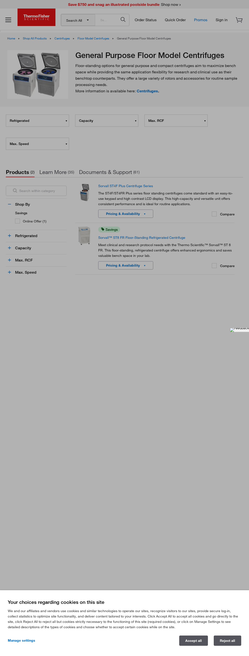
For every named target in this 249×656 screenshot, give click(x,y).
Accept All (193, 640)
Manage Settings (21, 640)
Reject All (227, 640)
